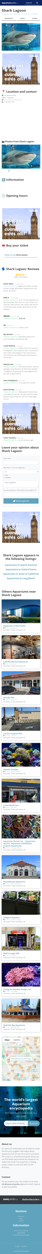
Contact (21, 1221)
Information (9, 18)
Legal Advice (21, 1233)
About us (21, 1216)
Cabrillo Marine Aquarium (15, 661)
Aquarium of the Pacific (14, 626)
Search (35, 1123)
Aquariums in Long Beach (31, 14)
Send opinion (22, 500)
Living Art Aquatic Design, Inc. (17, 989)
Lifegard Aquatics (11, 917)
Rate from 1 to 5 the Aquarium (14, 468)
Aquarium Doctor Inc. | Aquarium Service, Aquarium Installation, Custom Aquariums (19, 843)
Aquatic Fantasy (10, 769)
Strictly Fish (8, 697)
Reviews (34, 18)
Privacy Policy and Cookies (21, 1235)
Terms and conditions (21, 1231)
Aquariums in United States (12, 14)
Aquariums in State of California (21, 573)
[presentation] (3, 156)
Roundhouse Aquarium (14, 881)
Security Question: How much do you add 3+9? (19, 490)
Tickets (22, 18)
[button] (9, 171)
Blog (21, 1219)
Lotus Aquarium (11, 805)
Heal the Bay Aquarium (14, 1025)
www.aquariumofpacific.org (13, 100)
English (17, 1246)
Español (24, 1246)
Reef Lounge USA (11, 953)
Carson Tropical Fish (12, 733)
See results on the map (21, 1058)
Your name (7, 458)
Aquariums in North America (21, 564)
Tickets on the (16, 255)
